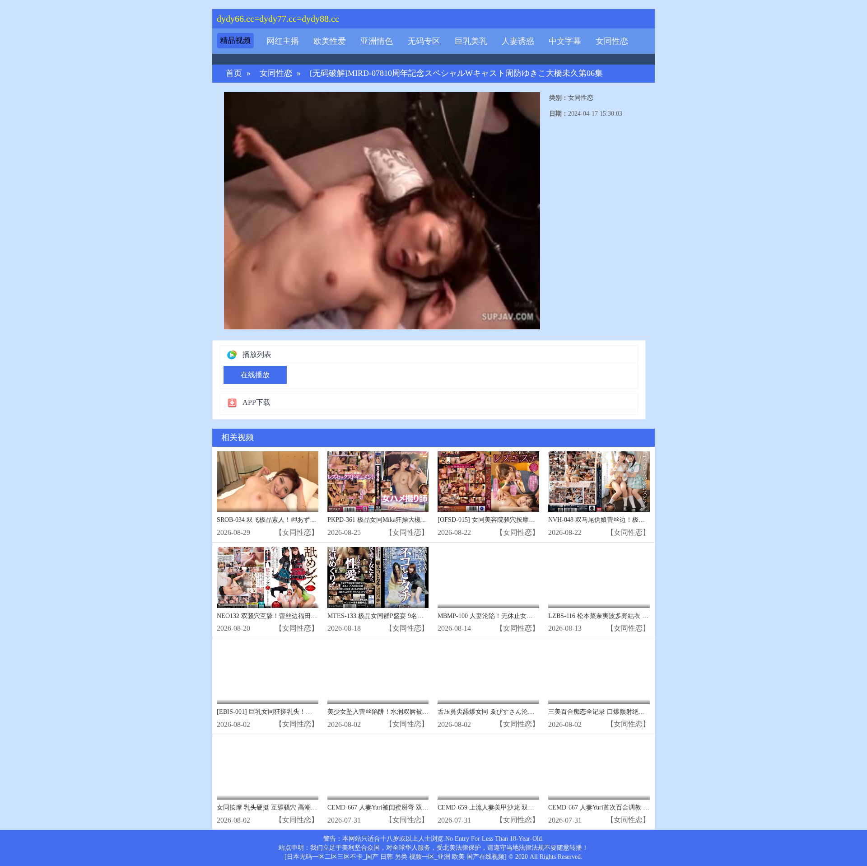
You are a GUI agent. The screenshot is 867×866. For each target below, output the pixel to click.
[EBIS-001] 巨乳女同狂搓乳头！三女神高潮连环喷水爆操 (296, 711)
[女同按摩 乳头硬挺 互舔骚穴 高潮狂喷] (267, 769)
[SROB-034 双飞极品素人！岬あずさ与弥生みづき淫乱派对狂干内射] (267, 481)
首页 (234, 73)
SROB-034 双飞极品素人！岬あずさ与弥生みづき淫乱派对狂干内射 (311, 519)
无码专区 (424, 41)
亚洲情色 (376, 41)
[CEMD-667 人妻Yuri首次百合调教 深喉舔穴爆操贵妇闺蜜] (599, 769)
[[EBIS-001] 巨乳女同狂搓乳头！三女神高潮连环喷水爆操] (267, 673)
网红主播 (282, 41)
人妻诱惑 (518, 41)
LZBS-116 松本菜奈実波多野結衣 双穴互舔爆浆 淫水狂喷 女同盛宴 (641, 616)
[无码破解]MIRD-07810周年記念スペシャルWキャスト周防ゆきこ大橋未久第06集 (456, 73)
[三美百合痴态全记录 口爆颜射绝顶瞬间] (599, 673)
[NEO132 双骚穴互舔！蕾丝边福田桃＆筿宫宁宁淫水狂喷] (267, 577)
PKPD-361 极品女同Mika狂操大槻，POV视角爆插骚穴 (402, 519)
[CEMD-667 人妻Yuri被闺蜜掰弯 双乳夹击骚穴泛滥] (378, 769)
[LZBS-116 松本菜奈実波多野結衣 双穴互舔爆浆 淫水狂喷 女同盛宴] (599, 577)
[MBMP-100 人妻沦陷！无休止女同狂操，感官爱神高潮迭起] (488, 577)
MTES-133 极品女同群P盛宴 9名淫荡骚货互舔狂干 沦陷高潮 (411, 616)
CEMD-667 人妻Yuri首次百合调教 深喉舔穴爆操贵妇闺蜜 (627, 807)
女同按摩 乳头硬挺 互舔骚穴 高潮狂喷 (270, 807)
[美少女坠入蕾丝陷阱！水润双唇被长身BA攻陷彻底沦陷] (378, 673)
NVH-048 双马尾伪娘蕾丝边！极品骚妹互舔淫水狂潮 (621, 519)
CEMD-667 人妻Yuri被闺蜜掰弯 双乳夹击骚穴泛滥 (396, 807)
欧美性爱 (329, 41)
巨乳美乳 (471, 41)
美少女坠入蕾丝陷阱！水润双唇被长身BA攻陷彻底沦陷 (404, 711)
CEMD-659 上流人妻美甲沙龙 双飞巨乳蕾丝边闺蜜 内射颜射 (522, 807)
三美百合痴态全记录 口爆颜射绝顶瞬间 (602, 711)
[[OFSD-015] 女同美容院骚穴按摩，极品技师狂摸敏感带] (488, 481)
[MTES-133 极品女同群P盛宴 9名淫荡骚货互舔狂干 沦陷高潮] (378, 577)
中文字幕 (565, 41)
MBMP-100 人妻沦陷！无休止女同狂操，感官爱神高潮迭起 (520, 616)
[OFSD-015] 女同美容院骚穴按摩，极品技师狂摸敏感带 (515, 519)
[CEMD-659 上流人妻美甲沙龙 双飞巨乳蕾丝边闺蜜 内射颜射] (488, 769)
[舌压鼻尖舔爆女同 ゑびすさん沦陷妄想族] (488, 673)
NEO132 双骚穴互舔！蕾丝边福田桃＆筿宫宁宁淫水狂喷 (295, 616)
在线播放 (255, 375)
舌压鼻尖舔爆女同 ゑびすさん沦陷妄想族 (495, 711)
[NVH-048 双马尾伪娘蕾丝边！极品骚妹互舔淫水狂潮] (599, 481)
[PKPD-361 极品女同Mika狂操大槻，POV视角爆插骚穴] (378, 481)
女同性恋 (612, 41)
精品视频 (235, 40)
